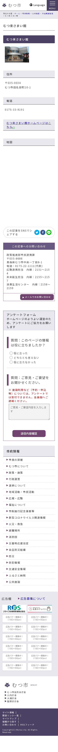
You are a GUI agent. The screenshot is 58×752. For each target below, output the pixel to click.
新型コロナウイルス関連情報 (27, 517)
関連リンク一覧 (10, 715)
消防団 (13, 537)
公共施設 (36, 13)
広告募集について (33, 598)
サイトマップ (9, 718)
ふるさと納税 (17, 575)
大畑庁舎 (12, 698)
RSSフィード (27, 724)
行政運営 (14, 479)
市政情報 (26, 13)
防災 (12, 556)
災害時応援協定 (19, 543)
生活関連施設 (47, 13)
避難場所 (14, 530)
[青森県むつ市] (11, 5)
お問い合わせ (9, 724)
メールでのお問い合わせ (38, 296)
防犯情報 (14, 562)
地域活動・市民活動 (21, 492)
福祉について (17, 505)
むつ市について (19, 466)
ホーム (17, 13)
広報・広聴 (16, 498)
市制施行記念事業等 (21, 511)
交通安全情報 (17, 569)
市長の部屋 (16, 460)
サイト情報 (8, 712)
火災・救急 (16, 524)
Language (39, 5)
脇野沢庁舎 (13, 701)
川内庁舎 (12, 695)
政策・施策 (16, 472)
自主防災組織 (17, 550)
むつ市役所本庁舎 (16, 692)
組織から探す (9, 721)
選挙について (17, 485)
